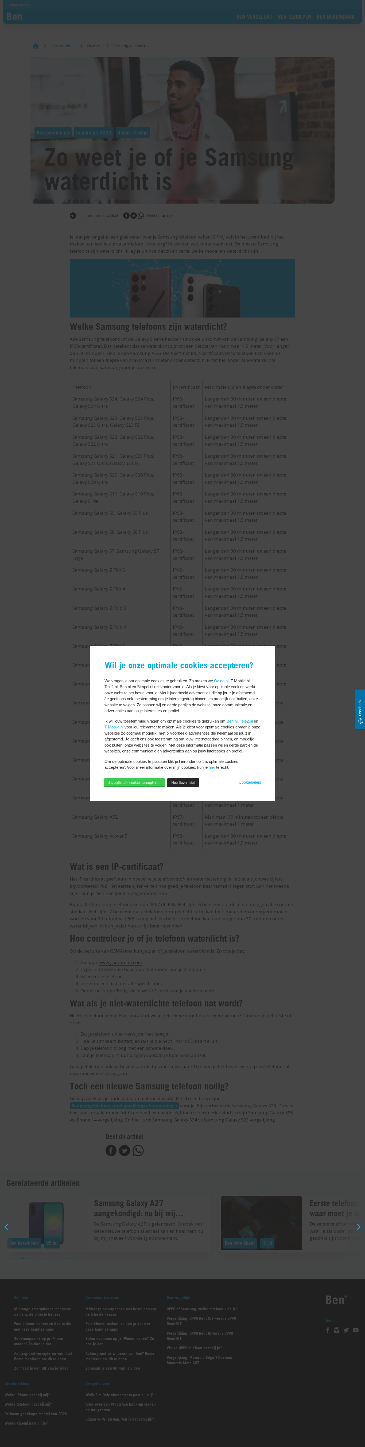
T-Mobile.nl (113, 727)
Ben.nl (232, 721)
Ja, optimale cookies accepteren (134, 782)
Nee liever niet (183, 782)
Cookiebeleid (250, 782)
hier (212, 767)
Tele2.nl (246, 721)
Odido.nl (221, 681)
